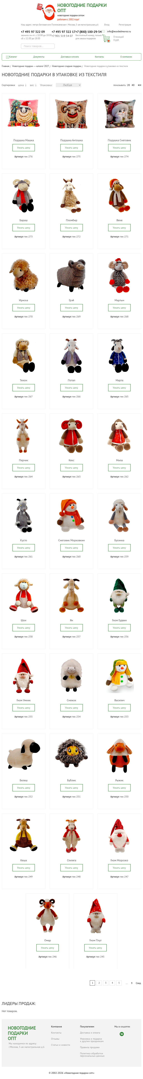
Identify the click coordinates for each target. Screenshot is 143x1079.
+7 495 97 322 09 (33, 32)
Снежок (71, 700)
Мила (119, 460)
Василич (119, 700)
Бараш (24, 220)
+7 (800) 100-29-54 (89, 32)
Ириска (23, 300)
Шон (23, 620)
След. (138, 983)
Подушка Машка (23, 140)
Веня (119, 220)
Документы (38, 56)
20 (128, 85)
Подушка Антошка (71, 140)
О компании (126, 56)
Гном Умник (24, 700)
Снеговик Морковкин (71, 540)
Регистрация (125, 24)
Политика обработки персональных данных (92, 1054)
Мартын (119, 300)
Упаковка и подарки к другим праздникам (92, 1040)
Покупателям (87, 1026)
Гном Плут (95, 940)
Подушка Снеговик (119, 140)
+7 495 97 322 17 (64, 32)
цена (21, 85)
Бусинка (119, 540)
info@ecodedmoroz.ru (119, 31)
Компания (56, 1026)
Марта (119, 380)
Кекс (71, 460)
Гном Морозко (119, 860)
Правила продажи (90, 1047)
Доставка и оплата (70, 56)
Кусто (23, 540)
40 (133, 85)
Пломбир (71, 220)
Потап (71, 380)
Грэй (71, 300)
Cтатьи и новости (60, 1044)
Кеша (23, 860)
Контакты (99, 56)
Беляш (24, 780)
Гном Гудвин (119, 620)
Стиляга (71, 860)
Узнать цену (23, 147)
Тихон (23, 380)
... (127, 983)
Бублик (71, 780)
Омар (47, 940)
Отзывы (55, 1038)
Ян (71, 620)
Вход (106, 24)
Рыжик (119, 780)
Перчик (23, 460)
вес (32, 85)
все (139, 84)
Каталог (13, 56)
